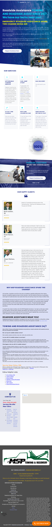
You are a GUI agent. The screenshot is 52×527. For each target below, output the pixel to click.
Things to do (5, 369)
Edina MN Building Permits (12, 384)
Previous (12, 510)
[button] (41, 523)
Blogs (13, 508)
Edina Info (8, 381)
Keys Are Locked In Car (15, 414)
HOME (15, 473)
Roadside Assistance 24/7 (9, 410)
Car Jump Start (43, 321)
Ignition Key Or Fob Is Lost (9, 417)
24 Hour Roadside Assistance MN (26, 473)
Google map (10, 369)
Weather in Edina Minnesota (13, 379)
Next (16, 510)
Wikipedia (32, 368)
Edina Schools (9, 378)
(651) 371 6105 (11, 402)
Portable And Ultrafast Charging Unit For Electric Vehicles (15, 421)
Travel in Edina (10, 376)
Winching (9, 414)
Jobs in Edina (9, 382)
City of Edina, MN (10, 375)
